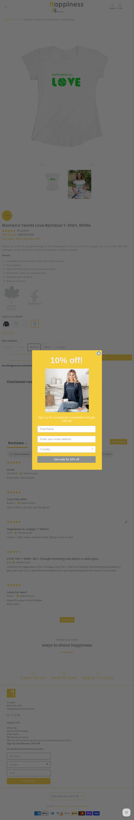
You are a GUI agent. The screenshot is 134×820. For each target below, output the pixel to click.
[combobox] (65, 449)
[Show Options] (92, 449)
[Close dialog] (98, 353)
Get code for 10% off (66, 459)
